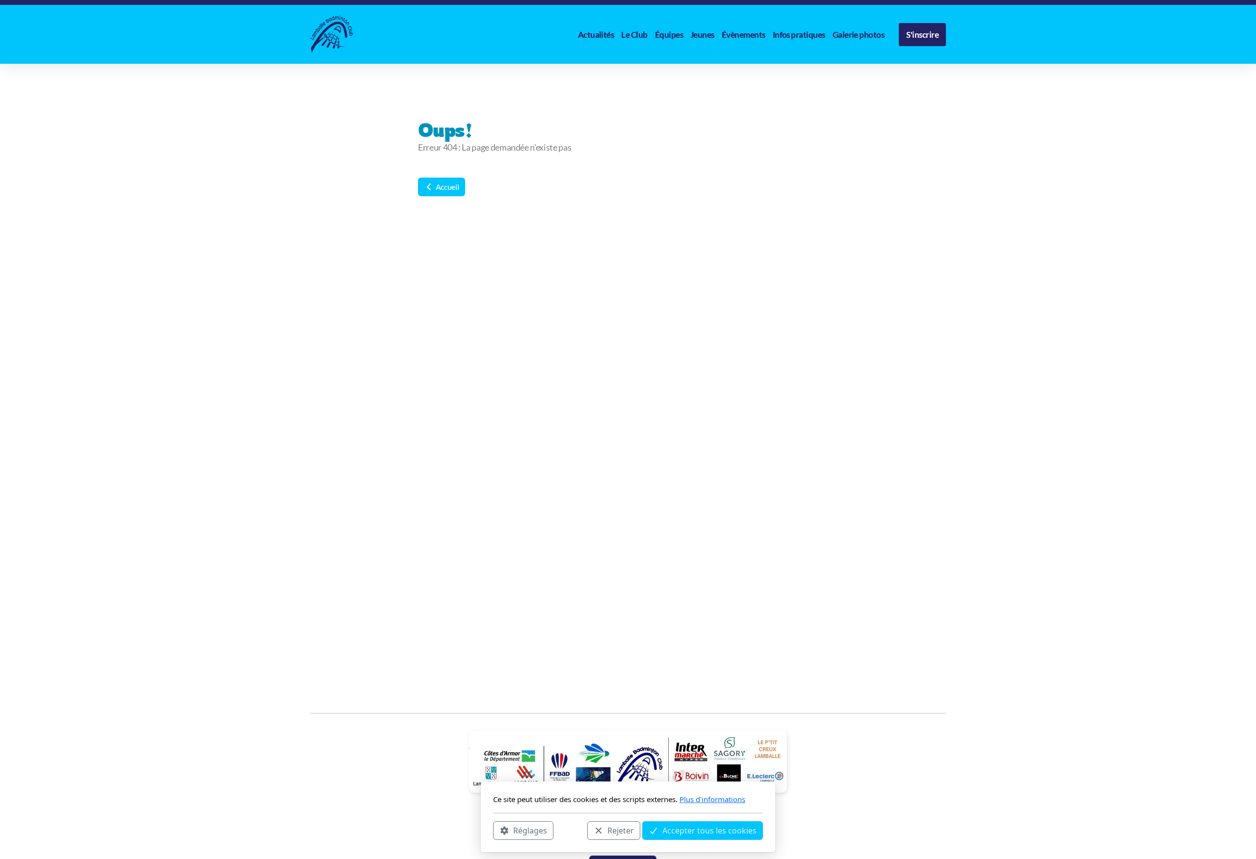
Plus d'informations (712, 799)
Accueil (446, 186)
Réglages (530, 830)
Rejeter (620, 830)
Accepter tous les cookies (709, 830)
